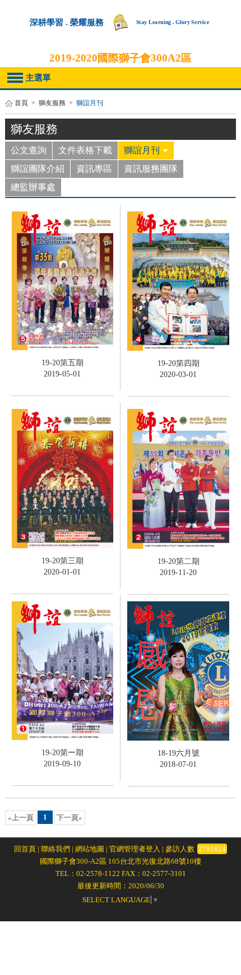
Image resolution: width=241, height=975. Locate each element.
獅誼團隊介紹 (37, 168)
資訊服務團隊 (151, 168)
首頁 (21, 103)
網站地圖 (89, 849)
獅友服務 (52, 103)
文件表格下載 (85, 150)
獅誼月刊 (142, 150)
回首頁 (25, 849)
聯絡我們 (55, 849)
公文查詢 (29, 150)
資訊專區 (94, 168)
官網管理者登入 (134, 849)
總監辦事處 (33, 187)
